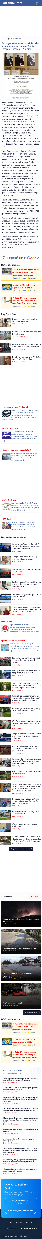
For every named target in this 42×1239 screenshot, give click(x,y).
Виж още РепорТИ (31, 1012)
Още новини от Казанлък (20, 849)
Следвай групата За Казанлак (20, 1211)
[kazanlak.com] (29, 1228)
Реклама (19, 1222)
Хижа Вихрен (23, 1236)
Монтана (16, 1236)
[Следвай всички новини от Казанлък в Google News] (21, 257)
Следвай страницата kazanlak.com (21, 1202)
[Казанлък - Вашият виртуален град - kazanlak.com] (12, 3)
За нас (10, 1222)
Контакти (30, 1222)
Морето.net (10, 1236)
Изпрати (35, 896)
